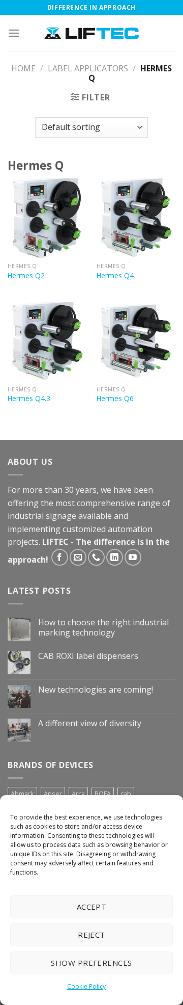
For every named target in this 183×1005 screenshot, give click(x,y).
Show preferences (91, 963)
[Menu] (14, 32)
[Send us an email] (78, 557)
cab (125, 793)
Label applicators (88, 68)
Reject (91, 935)
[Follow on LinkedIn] (114, 557)
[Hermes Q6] (136, 341)
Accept (92, 907)
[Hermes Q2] (47, 217)
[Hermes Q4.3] (47, 341)
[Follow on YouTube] (133, 557)
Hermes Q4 (115, 275)
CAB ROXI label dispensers (88, 656)
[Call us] (96, 557)
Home (23, 68)
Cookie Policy (86, 986)
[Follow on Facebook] (59, 557)
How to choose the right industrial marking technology (103, 627)
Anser (53, 793)
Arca (78, 793)
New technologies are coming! (95, 690)
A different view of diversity (89, 723)
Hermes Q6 (115, 398)
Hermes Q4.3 (29, 398)
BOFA (103, 793)
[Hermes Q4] (136, 217)
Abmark (22, 793)
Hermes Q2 (26, 275)
